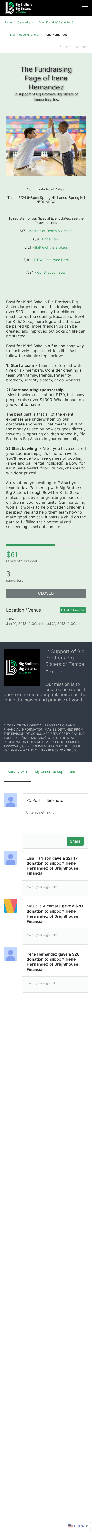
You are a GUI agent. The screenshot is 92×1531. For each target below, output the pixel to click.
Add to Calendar (74, 610)
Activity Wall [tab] (17, 772)
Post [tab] (36, 800)
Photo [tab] (57, 800)
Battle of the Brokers (51, 247)
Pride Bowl (50, 239)
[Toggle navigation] (85, 8)
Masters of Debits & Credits (50, 231)
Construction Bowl (51, 272)
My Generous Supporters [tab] (55, 772)
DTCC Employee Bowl (51, 260)
